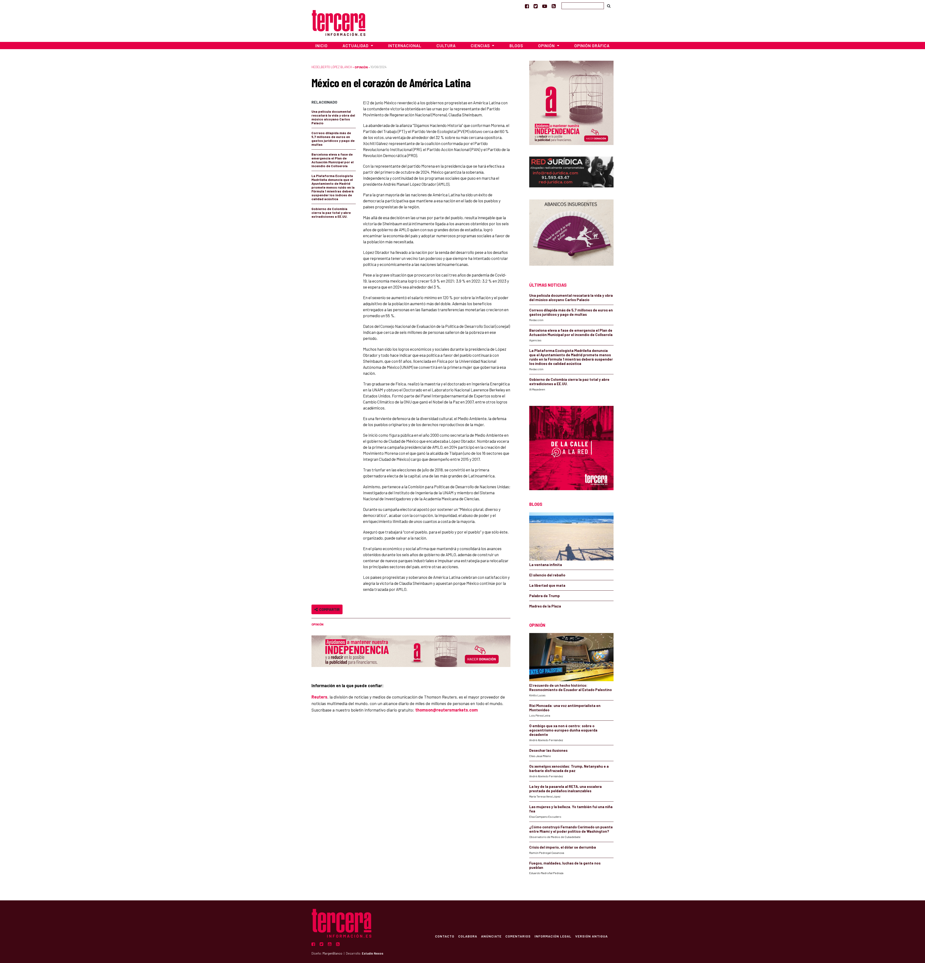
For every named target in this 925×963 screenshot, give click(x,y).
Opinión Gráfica (592, 45)
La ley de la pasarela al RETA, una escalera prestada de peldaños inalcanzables (565, 788)
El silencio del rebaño (547, 575)
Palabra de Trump (544, 596)
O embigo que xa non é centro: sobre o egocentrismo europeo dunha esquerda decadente (563, 730)
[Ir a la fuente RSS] (554, 6)
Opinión (361, 67)
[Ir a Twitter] (536, 6)
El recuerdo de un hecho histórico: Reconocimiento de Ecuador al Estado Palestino (570, 687)
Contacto (444, 936)
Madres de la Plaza (545, 606)
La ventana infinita (545, 564)
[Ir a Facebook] (527, 6)
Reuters (319, 696)
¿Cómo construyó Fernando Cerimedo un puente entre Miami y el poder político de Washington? (571, 829)
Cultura (446, 45)
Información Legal (553, 936)
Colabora (467, 936)
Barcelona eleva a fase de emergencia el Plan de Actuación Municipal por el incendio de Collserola (332, 160)
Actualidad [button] (356, 45)
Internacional (404, 45)
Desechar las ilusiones (548, 750)
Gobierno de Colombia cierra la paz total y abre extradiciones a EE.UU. (331, 212)
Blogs (516, 45)
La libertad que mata (547, 585)
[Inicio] (338, 22)
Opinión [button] (547, 45)
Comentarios (518, 936)
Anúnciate (491, 936)
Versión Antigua (591, 936)
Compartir (329, 609)
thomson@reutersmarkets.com (446, 709)
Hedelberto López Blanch (331, 67)
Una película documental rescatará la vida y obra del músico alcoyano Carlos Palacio (333, 117)
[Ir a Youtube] (544, 6)
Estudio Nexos (372, 953)
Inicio (321, 45)
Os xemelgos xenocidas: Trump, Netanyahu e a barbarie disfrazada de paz (569, 768)
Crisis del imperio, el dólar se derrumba (562, 847)
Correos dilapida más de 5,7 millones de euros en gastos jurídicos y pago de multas (333, 138)
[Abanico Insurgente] (571, 232)
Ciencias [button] (481, 45)
